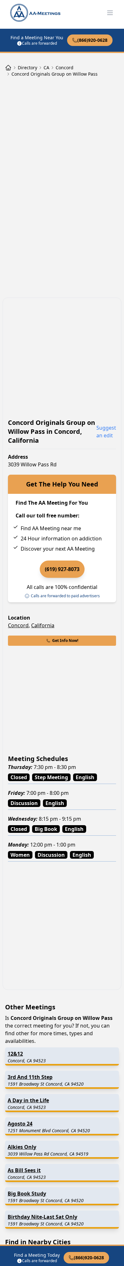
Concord (18, 625)
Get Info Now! (65, 640)
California (42, 625)
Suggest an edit (106, 431)
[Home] (8, 67)
